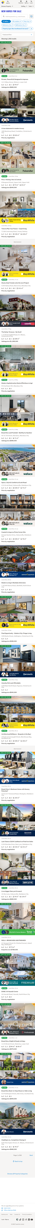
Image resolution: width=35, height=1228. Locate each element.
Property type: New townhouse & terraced (15, 28)
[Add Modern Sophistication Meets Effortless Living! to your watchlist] (33, 347)
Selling (23, 6)
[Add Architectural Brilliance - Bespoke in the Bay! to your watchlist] (33, 698)
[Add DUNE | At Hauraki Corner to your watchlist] (33, 955)
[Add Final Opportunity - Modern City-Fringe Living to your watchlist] (33, 597)
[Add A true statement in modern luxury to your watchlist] (33, 93)
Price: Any (27, 21)
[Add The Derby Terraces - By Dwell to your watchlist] (33, 296)
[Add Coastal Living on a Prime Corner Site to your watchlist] (33, 496)
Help (11, 1214)
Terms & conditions (27, 1214)
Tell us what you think (10, 1210)
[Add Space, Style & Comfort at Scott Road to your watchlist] (33, 446)
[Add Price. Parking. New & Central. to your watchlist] (33, 143)
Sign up (26, 3)
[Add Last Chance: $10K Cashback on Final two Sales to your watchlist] (33, 806)
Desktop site (4, 1214)
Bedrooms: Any (7, 25)
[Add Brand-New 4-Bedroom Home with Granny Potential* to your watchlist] (33, 753)
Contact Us (17, 1214)
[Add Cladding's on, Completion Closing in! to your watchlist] (33, 1104)
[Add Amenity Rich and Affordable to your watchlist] (33, 647)
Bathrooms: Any (20, 25)
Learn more (7, 1208)
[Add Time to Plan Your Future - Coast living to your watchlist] (33, 193)
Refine (6, 21)
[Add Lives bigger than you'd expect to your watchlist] (33, 855)
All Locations (16, 21)
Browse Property (6, 6)
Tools (30, 6)
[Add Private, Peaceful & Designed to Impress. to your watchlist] (33, 43)
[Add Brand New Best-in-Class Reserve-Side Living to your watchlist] (33, 1054)
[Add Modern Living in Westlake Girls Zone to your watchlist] (33, 547)
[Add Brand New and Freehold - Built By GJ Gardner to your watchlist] (33, 396)
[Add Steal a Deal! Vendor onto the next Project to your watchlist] (33, 246)
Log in (31, 3)
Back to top (18, 1161)
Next (31, 1155)
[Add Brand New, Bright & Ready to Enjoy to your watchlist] (33, 1005)
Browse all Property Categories (17, 1174)
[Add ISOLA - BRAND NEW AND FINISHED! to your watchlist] (33, 905)
